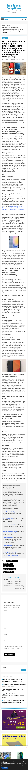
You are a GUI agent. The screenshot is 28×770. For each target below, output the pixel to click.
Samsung (5, 38)
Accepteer (5, 767)
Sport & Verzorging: (8, 537)
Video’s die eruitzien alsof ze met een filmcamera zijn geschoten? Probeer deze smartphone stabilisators (13, 702)
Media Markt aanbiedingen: (9, 511)
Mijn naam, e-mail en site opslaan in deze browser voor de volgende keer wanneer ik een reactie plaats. (13, 648)
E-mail (5, 634)
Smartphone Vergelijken (14, 7)
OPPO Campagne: (7, 545)
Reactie (6, 610)
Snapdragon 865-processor (9, 569)
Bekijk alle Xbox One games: (10, 531)
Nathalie (6, 59)
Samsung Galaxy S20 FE (8, 566)
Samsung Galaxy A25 (7, 563)
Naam (5, 628)
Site (4, 640)
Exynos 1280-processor (12, 561)
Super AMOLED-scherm (8, 572)
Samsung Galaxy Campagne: (10, 552)
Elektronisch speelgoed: (9, 524)
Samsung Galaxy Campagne (12, 555)
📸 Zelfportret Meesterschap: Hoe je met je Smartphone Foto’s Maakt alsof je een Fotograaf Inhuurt (13, 695)
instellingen (21, 765)
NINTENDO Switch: (8, 518)
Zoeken (4, 667)
